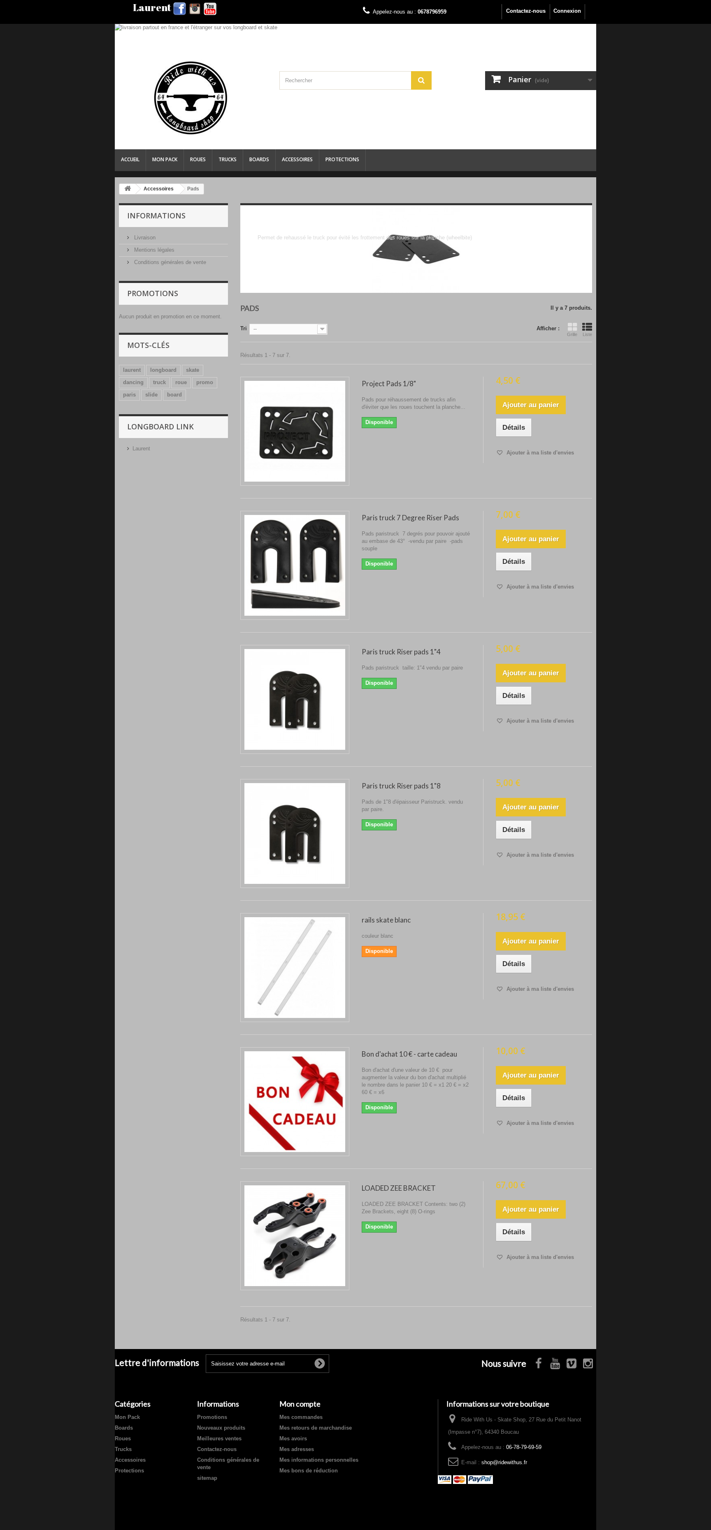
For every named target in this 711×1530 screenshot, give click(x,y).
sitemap (207, 1478)
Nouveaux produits (221, 1428)
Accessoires (297, 159)
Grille (572, 334)
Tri (243, 328)
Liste (587, 334)
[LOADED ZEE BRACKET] (294, 1235)
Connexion (567, 11)
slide (151, 395)
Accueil (130, 159)
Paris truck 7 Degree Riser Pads (410, 517)
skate (192, 370)
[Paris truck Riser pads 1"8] (294, 833)
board (174, 395)
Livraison (144, 237)
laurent (132, 370)
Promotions (152, 293)
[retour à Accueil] (127, 189)
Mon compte (300, 1403)
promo (204, 382)
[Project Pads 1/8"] (294, 431)
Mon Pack (164, 159)
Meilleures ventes (219, 1438)
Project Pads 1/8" (389, 383)
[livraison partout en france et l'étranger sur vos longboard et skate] (355, 37)
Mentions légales (153, 250)
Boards (259, 159)
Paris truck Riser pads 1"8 (401, 785)
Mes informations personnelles (318, 1460)
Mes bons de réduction (308, 1470)
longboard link (160, 426)
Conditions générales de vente (169, 262)
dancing (133, 382)
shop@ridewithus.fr (504, 1462)
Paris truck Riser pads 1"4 (401, 651)
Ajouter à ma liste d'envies (539, 453)
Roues (198, 159)
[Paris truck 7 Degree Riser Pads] (294, 565)
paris (129, 395)
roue (181, 382)
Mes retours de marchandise (315, 1428)
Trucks (227, 159)
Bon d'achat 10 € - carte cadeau (409, 1054)
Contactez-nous (526, 11)
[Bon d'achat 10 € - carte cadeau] (294, 1101)
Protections (342, 159)
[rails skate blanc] (294, 967)
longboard (163, 370)
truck (159, 382)
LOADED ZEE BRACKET (399, 1188)
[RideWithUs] (191, 98)
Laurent (141, 448)
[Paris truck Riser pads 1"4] (294, 699)
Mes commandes (301, 1417)
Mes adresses (296, 1449)
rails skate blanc (386, 920)
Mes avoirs (293, 1438)
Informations (156, 215)
